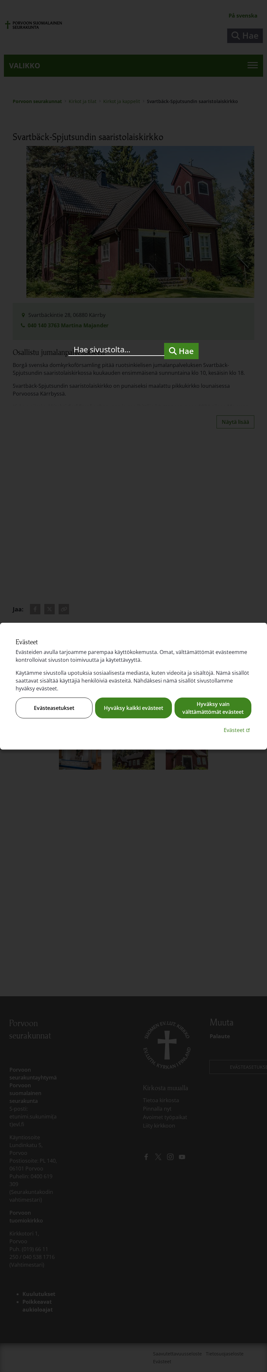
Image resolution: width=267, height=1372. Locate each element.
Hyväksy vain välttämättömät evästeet (213, 707)
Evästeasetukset (54, 708)
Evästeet (237, 730)
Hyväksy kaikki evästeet (133, 708)
